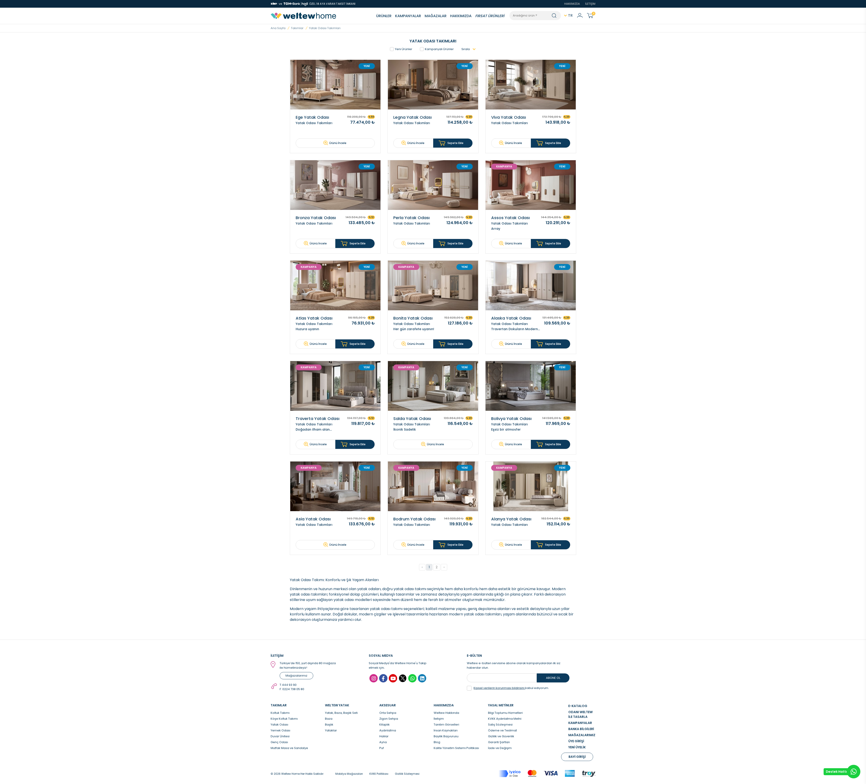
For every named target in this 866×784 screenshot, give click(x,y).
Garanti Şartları (499, 742)
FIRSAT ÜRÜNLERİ (489, 16)
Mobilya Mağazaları (349, 774)
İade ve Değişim (500, 748)
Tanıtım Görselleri (446, 724)
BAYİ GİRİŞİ (577, 756)
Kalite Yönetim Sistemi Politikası (456, 748)
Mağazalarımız (296, 675)
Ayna (383, 742)
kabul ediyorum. (511, 688)
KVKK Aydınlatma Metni (504, 719)
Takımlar (297, 28)
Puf (381, 748)
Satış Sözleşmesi (500, 724)
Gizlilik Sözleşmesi (407, 774)
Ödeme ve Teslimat (502, 730)
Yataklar (331, 730)
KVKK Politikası (378, 774)
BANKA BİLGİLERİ (581, 729)
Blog (437, 742)
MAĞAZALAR (436, 16)
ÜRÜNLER (384, 16)
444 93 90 (289, 685)
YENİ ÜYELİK (577, 747)
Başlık (329, 724)
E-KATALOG (577, 706)
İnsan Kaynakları (446, 730)
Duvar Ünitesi (280, 736)
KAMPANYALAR (408, 16)
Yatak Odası (279, 724)
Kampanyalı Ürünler (439, 49)
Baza (328, 719)
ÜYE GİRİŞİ (576, 741)
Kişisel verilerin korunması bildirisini (499, 688)
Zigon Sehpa (388, 719)
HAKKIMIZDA (572, 4)
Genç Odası (279, 742)
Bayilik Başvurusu (446, 736)
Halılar (384, 736)
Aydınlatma (387, 730)
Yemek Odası (280, 730)
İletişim (439, 719)
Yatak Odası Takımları (325, 28)
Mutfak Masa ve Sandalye (289, 748)
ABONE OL (553, 678)
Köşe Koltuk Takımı (284, 719)
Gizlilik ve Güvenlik (501, 736)
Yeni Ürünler (403, 49)
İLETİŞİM (590, 4)
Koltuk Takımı (280, 713)
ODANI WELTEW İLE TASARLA (580, 714)
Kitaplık (384, 724)
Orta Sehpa (387, 713)
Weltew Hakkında (446, 713)
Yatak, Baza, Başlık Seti (341, 713)
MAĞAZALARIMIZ (581, 735)
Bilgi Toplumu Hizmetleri (505, 713)
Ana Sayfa (278, 28)
